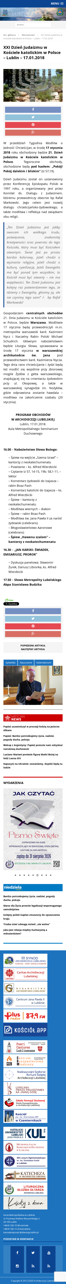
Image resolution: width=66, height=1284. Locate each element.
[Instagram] (17, 1266)
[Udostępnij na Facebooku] (33, 110)
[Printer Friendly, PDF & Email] (9, 600)
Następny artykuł (33, 649)
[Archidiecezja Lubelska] (33, 14)
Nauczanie (26, 662)
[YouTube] (49, 1252)
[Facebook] (17, 1252)
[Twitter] (33, 1252)
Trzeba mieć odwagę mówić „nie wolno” (26, 924)
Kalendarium (43, 662)
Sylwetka (10, 662)
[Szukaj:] (33, 24)
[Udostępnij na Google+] (33, 133)
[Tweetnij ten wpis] (33, 117)
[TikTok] (33, 1266)
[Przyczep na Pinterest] (33, 125)
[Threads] (49, 1266)
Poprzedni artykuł (33, 645)
